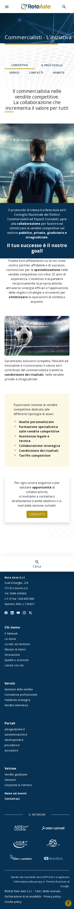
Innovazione (12, 654)
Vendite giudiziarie (16, 774)
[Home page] (35, 6)
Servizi (14, 72)
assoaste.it (11, 750)
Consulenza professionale (21, 694)
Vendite (59, 72)
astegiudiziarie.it (15, 729)
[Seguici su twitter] (30, 612)
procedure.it (12, 745)
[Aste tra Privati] (53, 827)
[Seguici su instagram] (24, 612)
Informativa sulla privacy (28, 881)
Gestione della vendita (19, 689)
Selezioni (10, 779)
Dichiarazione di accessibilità (23, 896)
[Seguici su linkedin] (12, 612)
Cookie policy (13, 902)
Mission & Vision (15, 649)
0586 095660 (18, 593)
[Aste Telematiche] (20, 842)
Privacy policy (52, 896)
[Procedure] (53, 842)
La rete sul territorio (17, 644)
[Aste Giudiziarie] (20, 827)
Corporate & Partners (18, 785)
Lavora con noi (14, 665)
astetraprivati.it (14, 740)
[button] (7, 6)
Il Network (11, 633)
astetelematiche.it (16, 734)
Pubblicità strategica (17, 700)
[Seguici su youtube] (18, 612)
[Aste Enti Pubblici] (20, 858)
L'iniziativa (19, 65)
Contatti (36, 72)
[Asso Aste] (53, 858)
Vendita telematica (16, 705)
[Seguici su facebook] (6, 612)
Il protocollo (52, 65)
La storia (10, 639)
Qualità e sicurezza (17, 660)
